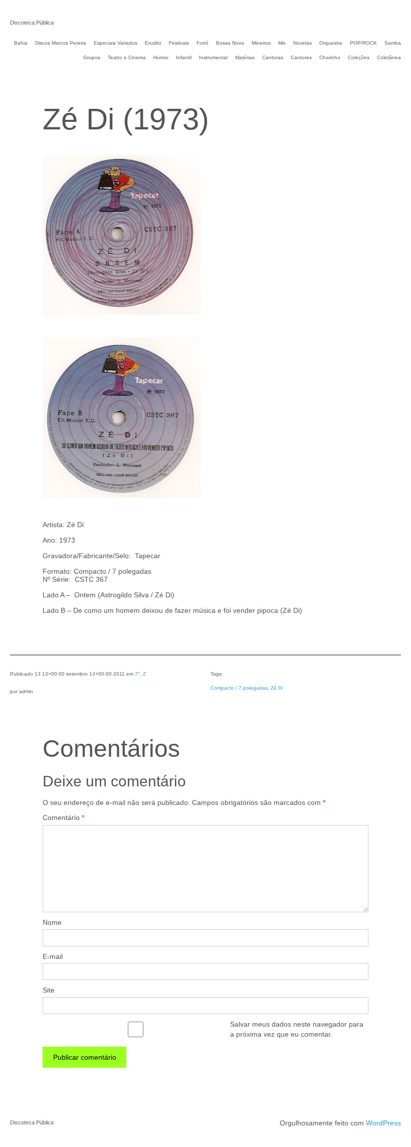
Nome (52, 922)
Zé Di (277, 688)
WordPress (383, 1123)
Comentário (63, 817)
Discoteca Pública (32, 23)
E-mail (53, 956)
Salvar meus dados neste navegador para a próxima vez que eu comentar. (296, 1029)
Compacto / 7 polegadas (239, 688)
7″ (137, 674)
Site (49, 990)
